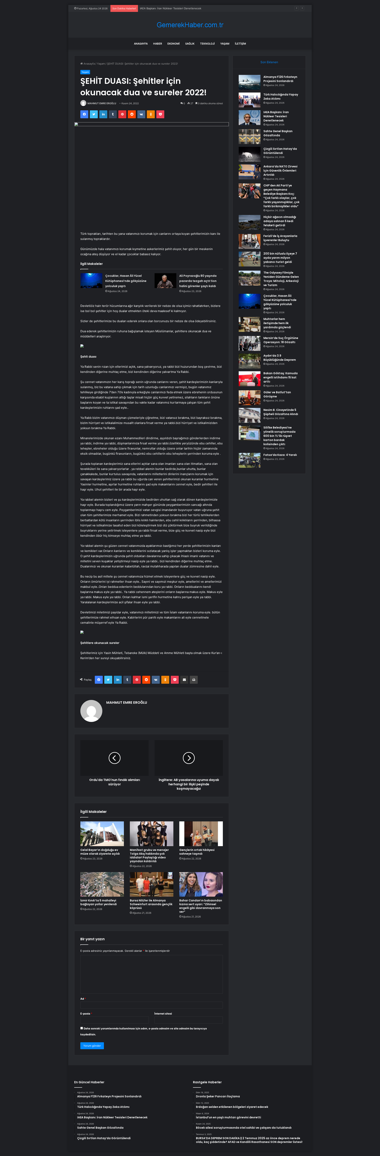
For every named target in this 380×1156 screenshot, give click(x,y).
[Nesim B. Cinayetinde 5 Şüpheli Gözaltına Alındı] (249, 415)
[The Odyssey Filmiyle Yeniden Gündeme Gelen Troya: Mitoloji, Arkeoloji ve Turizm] (249, 278)
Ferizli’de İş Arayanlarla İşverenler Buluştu (280, 238)
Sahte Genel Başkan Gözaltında (278, 133)
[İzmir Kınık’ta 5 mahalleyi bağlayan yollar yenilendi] (102, 884)
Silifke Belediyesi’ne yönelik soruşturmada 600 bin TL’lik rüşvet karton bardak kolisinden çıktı (279, 436)
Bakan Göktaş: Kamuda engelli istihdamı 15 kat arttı (280, 377)
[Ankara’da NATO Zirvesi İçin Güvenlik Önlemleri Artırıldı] (249, 171)
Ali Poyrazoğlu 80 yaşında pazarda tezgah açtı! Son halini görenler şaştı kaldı (198, 281)
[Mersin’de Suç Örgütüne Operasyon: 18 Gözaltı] (249, 343)
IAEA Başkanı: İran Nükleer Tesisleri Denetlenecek (170, 8)
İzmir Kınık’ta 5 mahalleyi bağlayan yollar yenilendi (98, 902)
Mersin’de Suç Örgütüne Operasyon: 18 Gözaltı (280, 340)
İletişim (240, 43)
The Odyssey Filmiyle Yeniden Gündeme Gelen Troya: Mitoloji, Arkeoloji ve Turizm (281, 279)
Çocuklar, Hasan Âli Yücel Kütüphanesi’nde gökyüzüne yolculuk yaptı (125, 281)
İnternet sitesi (163, 1013)
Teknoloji (207, 43)
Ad (83, 998)
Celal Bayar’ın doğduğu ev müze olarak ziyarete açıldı (100, 852)
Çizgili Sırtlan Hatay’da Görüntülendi (280, 151)
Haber (157, 43)
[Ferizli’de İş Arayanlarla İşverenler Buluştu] (249, 241)
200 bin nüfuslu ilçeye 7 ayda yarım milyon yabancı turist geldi (280, 258)
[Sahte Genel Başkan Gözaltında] (249, 136)
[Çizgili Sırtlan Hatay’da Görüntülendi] (249, 154)
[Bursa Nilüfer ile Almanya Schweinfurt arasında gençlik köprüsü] (151, 884)
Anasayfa (141, 43)
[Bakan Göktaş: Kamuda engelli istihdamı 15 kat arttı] (249, 378)
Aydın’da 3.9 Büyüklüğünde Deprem (279, 358)
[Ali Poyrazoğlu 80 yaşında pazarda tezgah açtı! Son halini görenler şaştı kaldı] (165, 280)
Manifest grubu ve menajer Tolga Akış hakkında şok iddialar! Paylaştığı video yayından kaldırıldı (149, 855)
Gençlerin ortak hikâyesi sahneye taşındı (197, 852)
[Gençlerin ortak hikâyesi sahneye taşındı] (201, 833)
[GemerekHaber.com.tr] (190, 25)
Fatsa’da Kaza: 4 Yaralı (280, 455)
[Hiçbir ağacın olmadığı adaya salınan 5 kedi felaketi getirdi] (249, 222)
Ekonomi (173, 43)
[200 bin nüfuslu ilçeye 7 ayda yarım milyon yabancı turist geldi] (249, 259)
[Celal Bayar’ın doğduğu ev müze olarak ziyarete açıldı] (102, 833)
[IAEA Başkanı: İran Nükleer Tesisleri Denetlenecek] (249, 117)
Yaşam (224, 43)
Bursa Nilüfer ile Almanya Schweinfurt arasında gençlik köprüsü (151, 904)
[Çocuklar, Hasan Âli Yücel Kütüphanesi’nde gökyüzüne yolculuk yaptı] (91, 280)
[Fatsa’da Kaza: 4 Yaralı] (249, 460)
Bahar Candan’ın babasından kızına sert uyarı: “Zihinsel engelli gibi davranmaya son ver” (200, 906)
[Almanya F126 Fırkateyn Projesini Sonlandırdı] (249, 82)
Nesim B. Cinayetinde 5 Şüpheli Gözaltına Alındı (280, 412)
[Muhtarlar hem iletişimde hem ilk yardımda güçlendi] (249, 324)
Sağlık (190, 43)
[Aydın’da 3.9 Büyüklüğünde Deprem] (249, 361)
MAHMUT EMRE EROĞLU (101, 103)
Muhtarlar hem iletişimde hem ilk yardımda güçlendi (277, 323)
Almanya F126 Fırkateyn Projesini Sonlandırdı (280, 79)
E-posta (86, 1013)
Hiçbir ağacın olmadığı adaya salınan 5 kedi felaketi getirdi (279, 221)
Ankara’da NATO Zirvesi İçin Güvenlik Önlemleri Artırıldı (280, 170)
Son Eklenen (269, 62)
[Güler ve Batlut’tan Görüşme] (249, 397)
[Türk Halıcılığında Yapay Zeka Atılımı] (249, 100)
